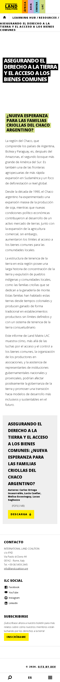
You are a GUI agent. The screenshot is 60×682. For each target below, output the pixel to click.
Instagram (14, 597)
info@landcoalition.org (16, 568)
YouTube (13, 592)
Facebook (13, 587)
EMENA (36, 7)
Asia (30, 6)
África (24, 7)
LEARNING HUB (24, 17)
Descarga (19, 514)
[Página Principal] (11, 6)
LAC (42, 6)
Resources (48, 17)
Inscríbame (16, 637)
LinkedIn (13, 603)
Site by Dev (47, 666)
